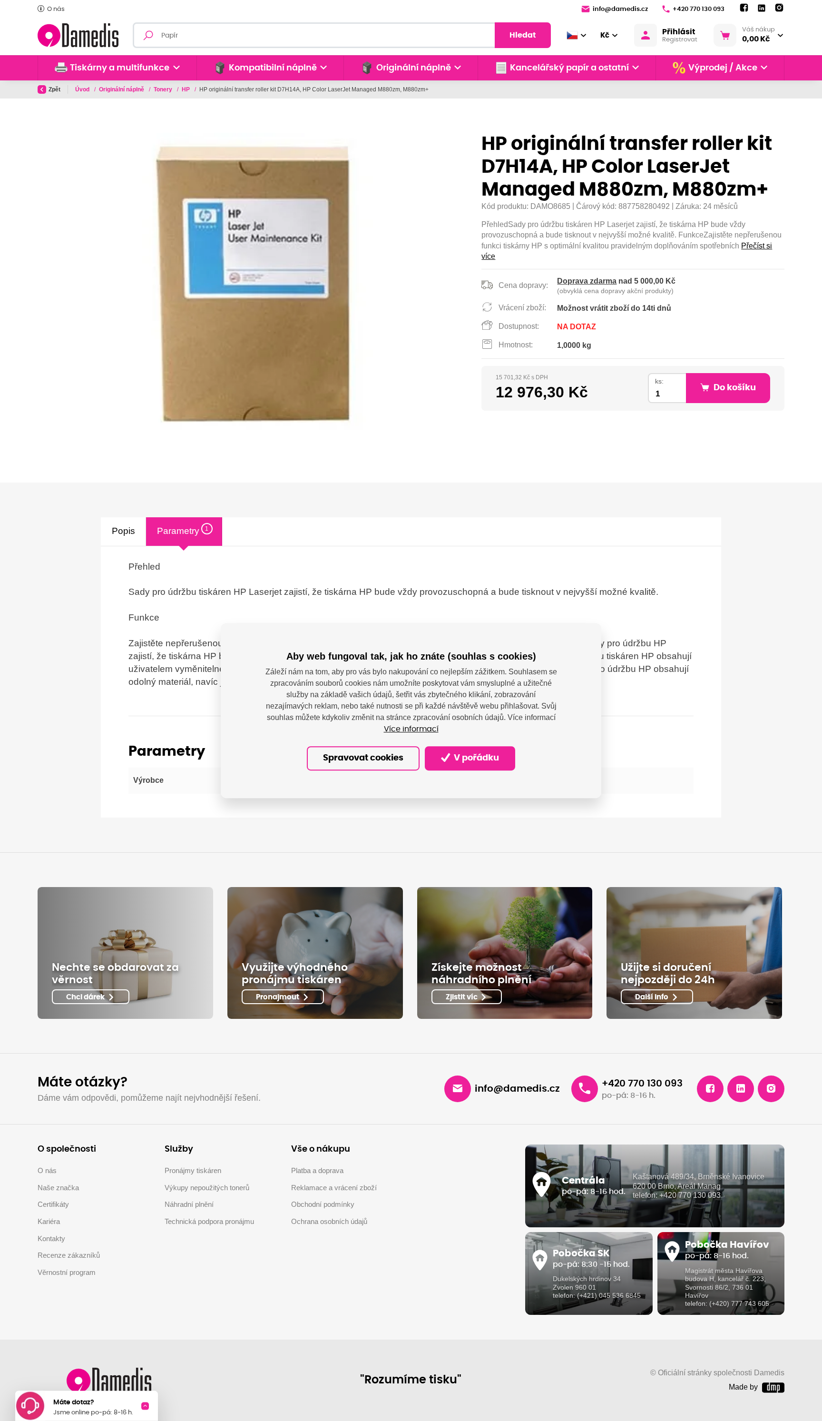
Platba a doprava (317, 1170)
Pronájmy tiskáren (193, 1170)
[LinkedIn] (761, 8)
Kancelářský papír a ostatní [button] (569, 68)
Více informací (411, 729)
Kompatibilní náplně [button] (273, 68)
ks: (659, 381)
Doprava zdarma (586, 281)
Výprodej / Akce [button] (722, 68)
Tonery (164, 89)
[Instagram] (779, 8)
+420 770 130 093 (698, 9)
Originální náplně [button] (413, 68)
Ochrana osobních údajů (329, 1221)
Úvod (83, 89)
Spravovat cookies (363, 758)
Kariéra (49, 1221)
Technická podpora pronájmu (209, 1221)
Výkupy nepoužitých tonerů (207, 1188)
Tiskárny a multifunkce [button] (119, 68)
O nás (56, 9)
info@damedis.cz (620, 9)
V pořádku (475, 758)
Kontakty (51, 1238)
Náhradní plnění (189, 1204)
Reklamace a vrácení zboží (334, 1188)
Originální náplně (122, 89)
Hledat (522, 35)
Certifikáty (53, 1204)
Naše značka (58, 1188)
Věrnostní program (67, 1272)
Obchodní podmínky (322, 1204)
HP (186, 89)
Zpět (54, 89)
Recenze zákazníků (69, 1255)
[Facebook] (744, 8)
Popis (123, 531)
